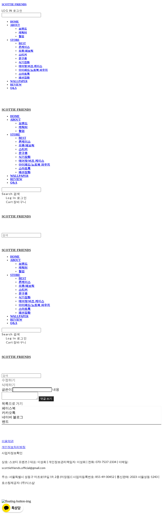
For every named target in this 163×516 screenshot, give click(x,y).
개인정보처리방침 (13, 447)
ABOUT (15, 25)
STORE (15, 39)
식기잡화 (24, 62)
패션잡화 (24, 77)
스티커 (23, 54)
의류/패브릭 (26, 50)
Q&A (13, 88)
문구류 (23, 58)
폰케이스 (24, 47)
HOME (14, 21)
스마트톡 (24, 73)
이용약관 (8, 441)
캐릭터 (23, 32)
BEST (22, 43)
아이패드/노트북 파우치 (33, 69)
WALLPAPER (18, 81)
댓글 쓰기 (46, 398)
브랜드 (23, 28)
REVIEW (16, 84)
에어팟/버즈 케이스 (30, 66)
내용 (55, 389)
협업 (21, 36)
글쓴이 (7, 389)
